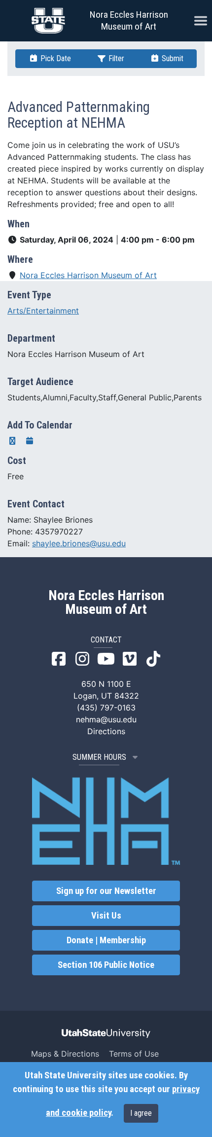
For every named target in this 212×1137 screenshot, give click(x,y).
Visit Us (106, 915)
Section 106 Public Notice (106, 964)
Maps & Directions (65, 1054)
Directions (106, 731)
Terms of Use (134, 1054)
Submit (171, 58)
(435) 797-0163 (106, 707)
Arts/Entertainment (43, 311)
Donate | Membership (106, 940)
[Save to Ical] (30, 441)
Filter (115, 58)
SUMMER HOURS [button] (99, 757)
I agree (141, 1113)
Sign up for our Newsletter (106, 891)
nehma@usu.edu (106, 719)
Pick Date (54, 58)
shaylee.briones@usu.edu (79, 543)
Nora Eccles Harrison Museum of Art (129, 20)
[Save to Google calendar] (12, 441)
